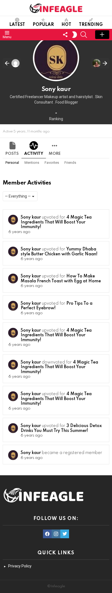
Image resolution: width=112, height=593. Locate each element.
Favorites (52, 163)
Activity (33, 154)
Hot (66, 25)
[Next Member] (100, 63)
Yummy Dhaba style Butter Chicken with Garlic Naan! (59, 251)
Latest (17, 25)
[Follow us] (65, 34)
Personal (12, 163)
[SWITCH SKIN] (74, 34)
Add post (102, 34)
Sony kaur (31, 217)
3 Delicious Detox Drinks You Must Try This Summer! (61, 428)
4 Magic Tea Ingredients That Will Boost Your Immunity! (56, 222)
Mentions (31, 163)
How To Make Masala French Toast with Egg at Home (61, 278)
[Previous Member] (12, 63)
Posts (12, 154)
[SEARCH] (83, 34)
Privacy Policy (20, 566)
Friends (70, 163)
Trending (91, 25)
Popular (43, 25)
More (55, 154)
